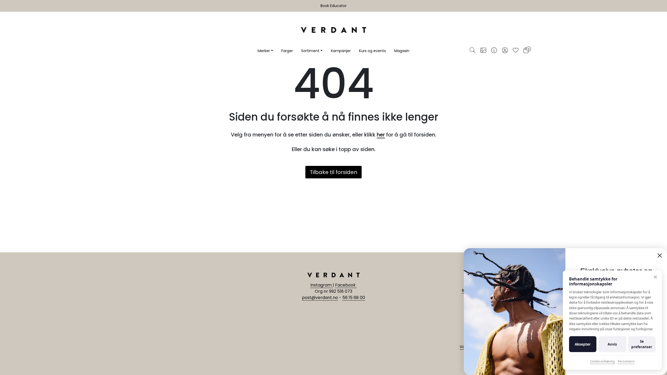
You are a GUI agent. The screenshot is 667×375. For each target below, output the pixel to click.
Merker (264, 50)
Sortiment (310, 50)
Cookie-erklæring (602, 361)
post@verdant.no (320, 298)
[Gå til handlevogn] (525, 51)
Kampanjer (341, 50)
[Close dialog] (659, 255)
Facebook (346, 285)
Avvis (612, 344)
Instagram (321, 285)
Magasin (401, 50)
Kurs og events (372, 50)
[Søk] (472, 51)
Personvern (626, 361)
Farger (287, 50)
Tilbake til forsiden (333, 172)
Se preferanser (641, 344)
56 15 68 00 (353, 298)
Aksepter (583, 344)
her (381, 134)
